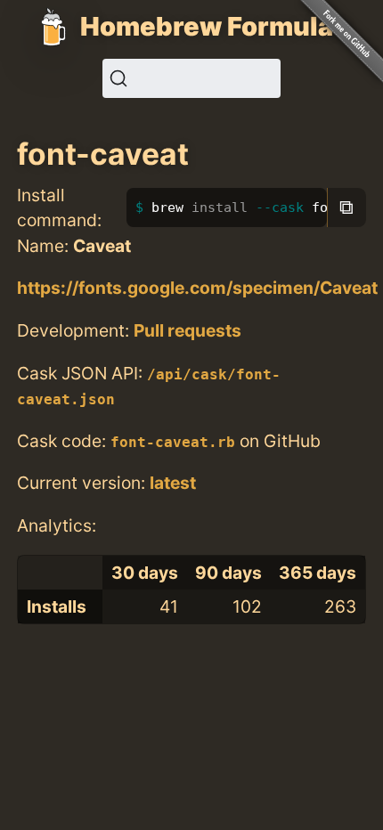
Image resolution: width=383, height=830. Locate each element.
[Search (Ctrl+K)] (191, 78)
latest (173, 482)
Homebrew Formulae (214, 26)
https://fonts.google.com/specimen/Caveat (197, 287)
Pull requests (187, 330)
